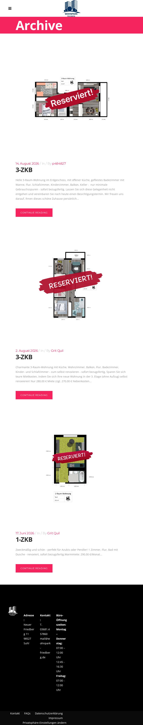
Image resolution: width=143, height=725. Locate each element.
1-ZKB (24, 539)
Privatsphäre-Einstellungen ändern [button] (44, 722)
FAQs (27, 713)
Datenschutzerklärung (49, 713)
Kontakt (15, 713)
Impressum (56, 718)
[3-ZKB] (71, 98)
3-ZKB (24, 169)
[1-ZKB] (71, 467)
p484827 (59, 163)
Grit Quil (57, 351)
